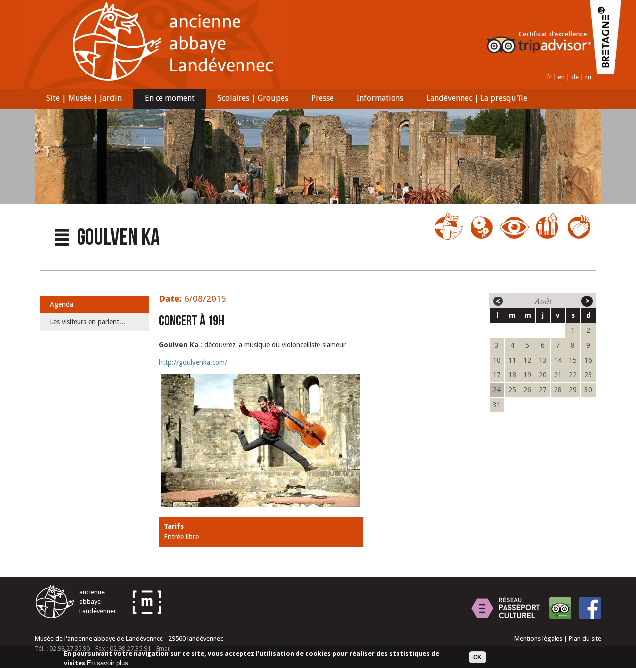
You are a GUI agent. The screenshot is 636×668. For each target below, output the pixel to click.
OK (477, 657)
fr (549, 77)
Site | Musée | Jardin (78, 99)
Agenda (61, 304)
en (561, 77)
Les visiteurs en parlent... (87, 322)
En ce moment (164, 99)
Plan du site (585, 638)
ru (588, 77)
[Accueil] (153, 87)
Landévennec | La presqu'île (471, 99)
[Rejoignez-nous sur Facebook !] (590, 608)
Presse (317, 99)
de (575, 77)
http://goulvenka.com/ (193, 362)
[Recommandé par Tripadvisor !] (560, 608)
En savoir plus (107, 663)
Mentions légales (538, 638)
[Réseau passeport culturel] (505, 608)
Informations (374, 99)
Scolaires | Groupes (247, 99)
